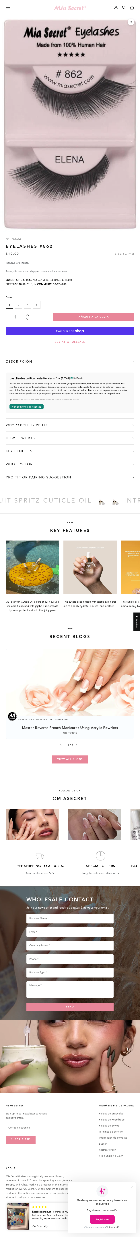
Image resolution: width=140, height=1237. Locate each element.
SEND (70, 1007)
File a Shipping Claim (111, 1156)
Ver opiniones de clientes (26, 407)
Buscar (103, 1144)
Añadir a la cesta (94, 317)
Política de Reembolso (112, 1120)
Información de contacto (113, 1138)
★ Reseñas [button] (137, 621)
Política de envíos (109, 1126)
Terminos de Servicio (111, 1132)
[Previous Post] (62, 744)
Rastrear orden (107, 1150)
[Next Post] (78, 744)
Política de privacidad (111, 1114)
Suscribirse (20, 1139)
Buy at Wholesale (70, 342)
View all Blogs (70, 759)
